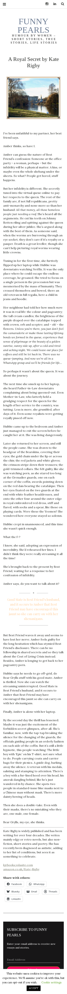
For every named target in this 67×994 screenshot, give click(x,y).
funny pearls (33, 26)
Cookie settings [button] (51, 982)
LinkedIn (53, 4)
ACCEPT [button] (33, 988)
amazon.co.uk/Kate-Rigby (21, 869)
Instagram (45, 4)
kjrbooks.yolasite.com (18, 865)
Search (61, 4)
